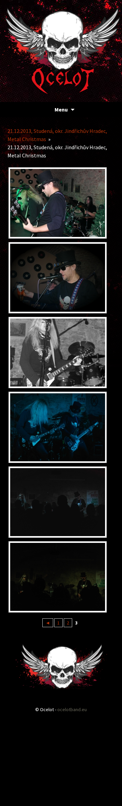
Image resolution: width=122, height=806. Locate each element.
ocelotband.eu (72, 709)
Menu (61, 109)
